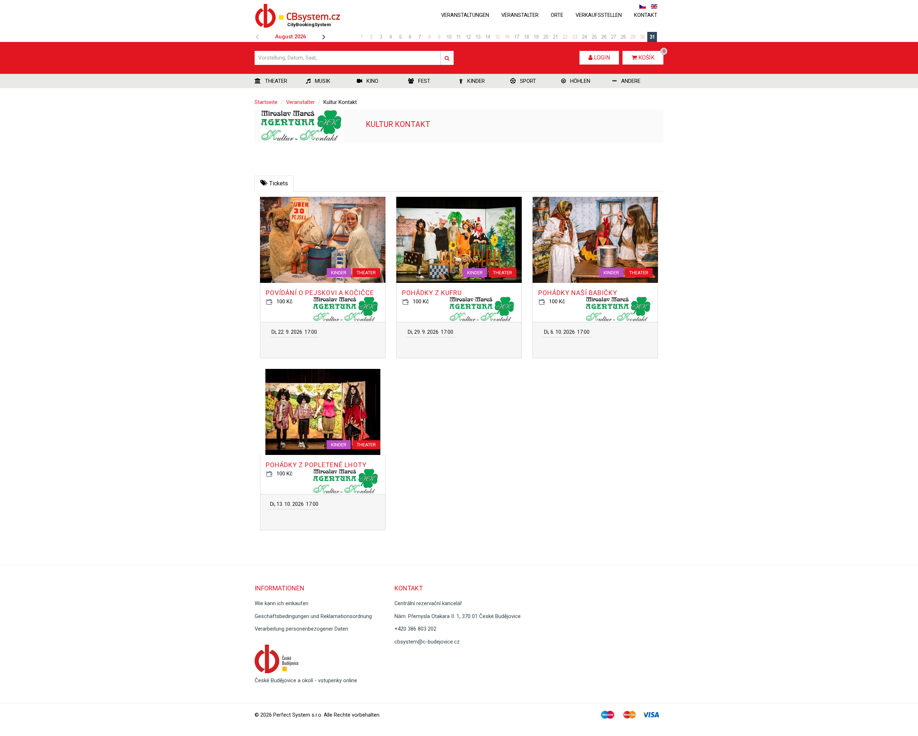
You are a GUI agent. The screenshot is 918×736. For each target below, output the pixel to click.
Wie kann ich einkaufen (281, 603)
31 (652, 36)
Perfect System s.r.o (297, 715)
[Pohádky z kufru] (459, 240)
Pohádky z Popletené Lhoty (316, 465)
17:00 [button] (294, 332)
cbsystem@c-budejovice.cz (427, 641)
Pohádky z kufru (432, 292)
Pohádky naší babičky (577, 292)
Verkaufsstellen (599, 15)
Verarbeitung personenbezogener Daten (301, 629)
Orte (557, 15)
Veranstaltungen (465, 15)
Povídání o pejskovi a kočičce (320, 292)
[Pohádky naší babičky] (595, 240)
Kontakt (645, 15)
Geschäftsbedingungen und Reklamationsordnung (313, 616)
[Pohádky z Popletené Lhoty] (322, 412)
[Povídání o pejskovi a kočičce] (322, 240)
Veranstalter (520, 15)
